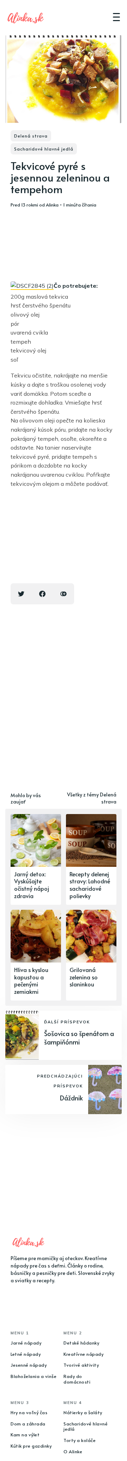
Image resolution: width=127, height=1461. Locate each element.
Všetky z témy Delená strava (91, 798)
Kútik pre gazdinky (31, 1446)
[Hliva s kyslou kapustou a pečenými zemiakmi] (36, 955)
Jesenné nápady (29, 1365)
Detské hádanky (81, 1343)
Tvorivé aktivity (81, 1365)
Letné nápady (26, 1354)
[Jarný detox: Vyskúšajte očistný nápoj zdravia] (36, 859)
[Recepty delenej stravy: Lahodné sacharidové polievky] (91, 859)
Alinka (52, 205)
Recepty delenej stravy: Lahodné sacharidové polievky (89, 885)
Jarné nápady (26, 1343)
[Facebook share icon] (42, 593)
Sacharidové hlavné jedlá (43, 149)
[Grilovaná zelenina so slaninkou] (91, 955)
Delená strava (31, 136)
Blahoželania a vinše (33, 1376)
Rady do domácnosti (77, 1379)
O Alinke (73, 1451)
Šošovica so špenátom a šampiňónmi (79, 1037)
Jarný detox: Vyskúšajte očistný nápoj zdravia (31, 885)
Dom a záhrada (28, 1424)
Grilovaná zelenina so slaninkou (83, 977)
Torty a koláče (80, 1440)
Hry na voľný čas (29, 1412)
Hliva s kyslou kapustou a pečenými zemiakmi (31, 980)
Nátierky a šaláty (83, 1412)
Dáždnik (71, 1097)
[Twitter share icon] (21, 593)
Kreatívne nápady (83, 1354)
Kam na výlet (25, 1434)
